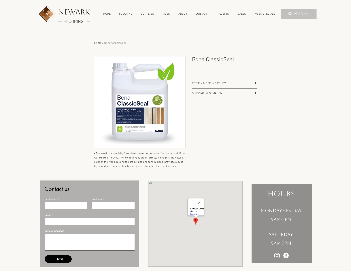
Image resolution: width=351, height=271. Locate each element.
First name (52, 199)
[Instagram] (277, 255)
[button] (126, 13)
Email (49, 214)
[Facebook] (286, 255)
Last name (98, 199)
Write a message (54, 230)
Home (97, 43)
